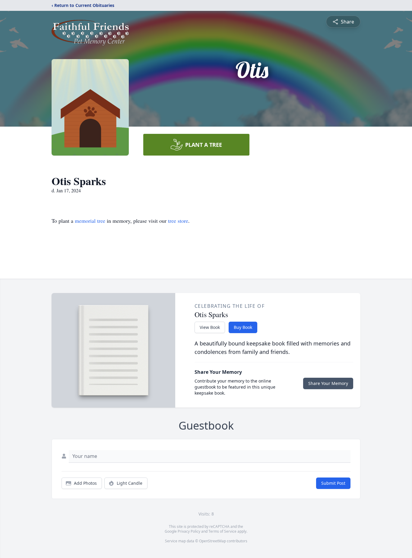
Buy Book (243, 327)
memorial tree (90, 220)
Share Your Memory (328, 383)
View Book (210, 327)
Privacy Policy (189, 531)
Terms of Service (222, 531)
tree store (178, 220)
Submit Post (333, 483)
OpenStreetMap (212, 541)
